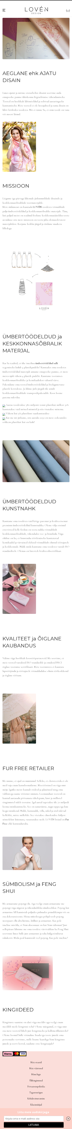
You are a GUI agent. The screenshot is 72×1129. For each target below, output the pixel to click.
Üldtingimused (36, 1080)
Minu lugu (36, 1074)
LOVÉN (37, 207)
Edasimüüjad (36, 1104)
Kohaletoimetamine (36, 1098)
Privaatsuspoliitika (36, 1086)
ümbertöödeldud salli (46, 363)
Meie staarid (36, 1062)
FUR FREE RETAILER (28, 768)
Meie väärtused (36, 1068)
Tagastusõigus (36, 1092)
